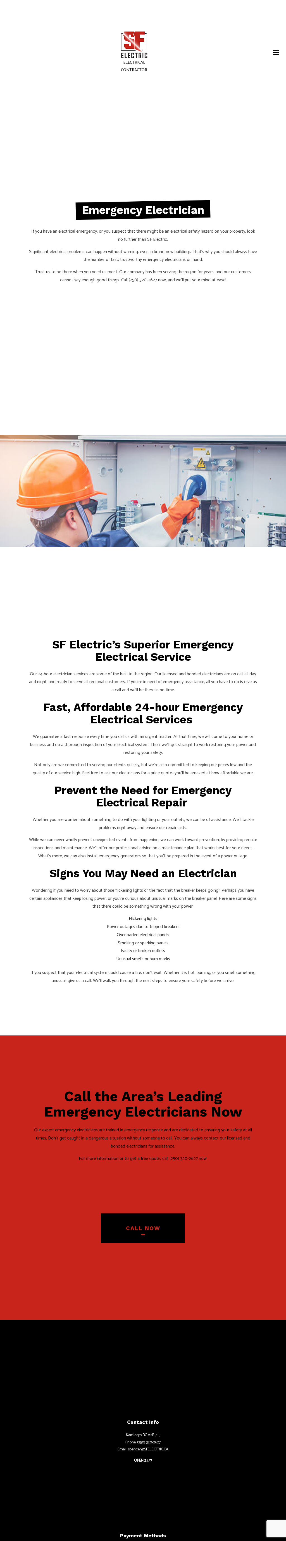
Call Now (143, 1228)
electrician (62, 674)
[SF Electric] (134, 45)
